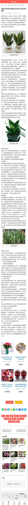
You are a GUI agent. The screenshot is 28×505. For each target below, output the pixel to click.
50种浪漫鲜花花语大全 (21, 445)
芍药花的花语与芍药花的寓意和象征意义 (13, 460)
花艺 (23, 5)
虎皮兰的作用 (20, 418)
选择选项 (7, 364)
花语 (12, 416)
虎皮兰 (14, 418)
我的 (19, 503)
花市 (8, 503)
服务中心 (12, 493)
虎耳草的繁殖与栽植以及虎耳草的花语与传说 (21, 430)
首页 (2, 5)
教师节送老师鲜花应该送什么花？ (13, 446)
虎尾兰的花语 (7, 418)
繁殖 (7, 416)
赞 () (10, 402)
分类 (6, 5)
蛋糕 (16, 5)
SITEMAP (17, 493)
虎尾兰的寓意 (23, 416)
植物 (12, 5)
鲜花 (9, 5)
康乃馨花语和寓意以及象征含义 (21, 470)
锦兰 (18, 421)
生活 (19, 5)
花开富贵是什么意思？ (5, 459)
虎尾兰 (16, 416)
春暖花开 (14, 2)
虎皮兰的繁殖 (12, 421)
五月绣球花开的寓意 (13, 470)
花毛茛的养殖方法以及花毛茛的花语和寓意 (7, 430)
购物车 (25, 503)
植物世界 (10, 13)
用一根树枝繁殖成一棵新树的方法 (5, 471)
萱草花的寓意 (21, 458)
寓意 (3, 416)
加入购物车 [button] (7, 391)
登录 (20, 484)
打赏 (19, 402)
